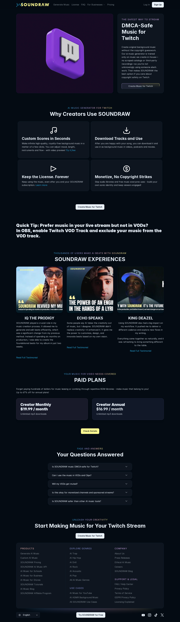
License (75, 4)
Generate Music (61, 4)
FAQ (83, 4)
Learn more (41, 185)
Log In (146, 4)
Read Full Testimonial (27, 357)
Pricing (110, 4)
